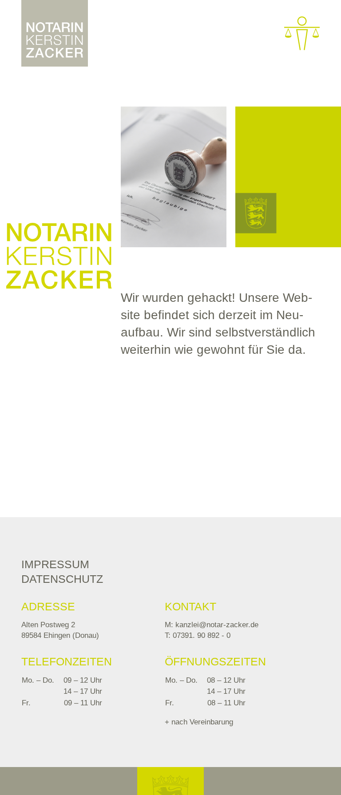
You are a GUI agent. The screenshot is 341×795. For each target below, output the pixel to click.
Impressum (55, 564)
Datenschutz (62, 579)
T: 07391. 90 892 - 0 (197, 635)
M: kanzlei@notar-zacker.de (211, 625)
